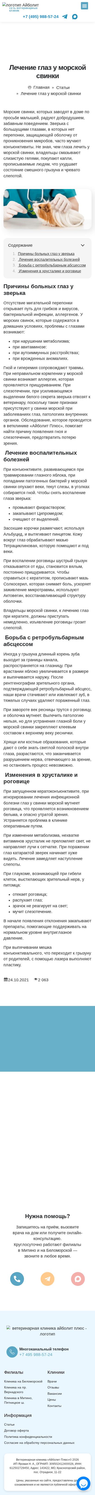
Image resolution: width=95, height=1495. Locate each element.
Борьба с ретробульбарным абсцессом (52, 265)
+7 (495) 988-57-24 (41, 16)
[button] (84, 5)
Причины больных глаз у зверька (46, 254)
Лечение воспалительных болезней (49, 259)
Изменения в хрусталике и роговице (49, 271)
